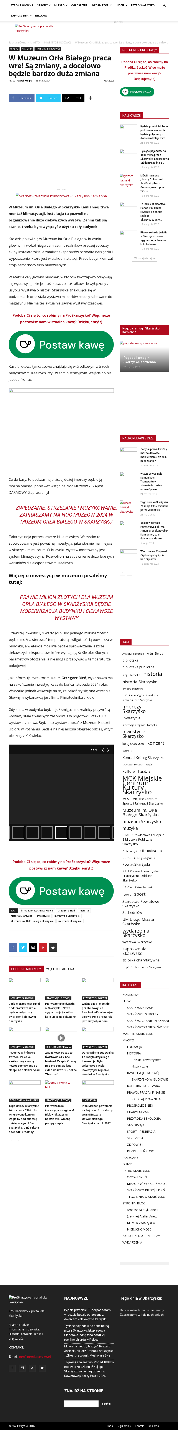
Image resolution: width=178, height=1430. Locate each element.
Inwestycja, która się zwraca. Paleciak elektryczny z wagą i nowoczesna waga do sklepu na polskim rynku (24, 1061)
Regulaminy (124, 1426)
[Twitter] (42, 1368)
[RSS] (32, 1368)
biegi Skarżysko (131, 675)
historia (84, 910)
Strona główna (17, 42)
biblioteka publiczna (138, 667)
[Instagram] (22, 1368)
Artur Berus (155, 653)
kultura (128, 771)
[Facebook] (12, 1368)
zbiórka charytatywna (141, 960)
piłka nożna (148, 851)
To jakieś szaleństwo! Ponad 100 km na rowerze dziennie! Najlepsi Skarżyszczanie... (153, 212)
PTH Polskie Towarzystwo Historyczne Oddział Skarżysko (141, 875)
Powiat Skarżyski (136, 864)
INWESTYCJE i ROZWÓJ (57, 42)
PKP (161, 851)
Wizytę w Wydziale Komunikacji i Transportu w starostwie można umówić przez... (151, 481)
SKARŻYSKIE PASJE (140, 1008)
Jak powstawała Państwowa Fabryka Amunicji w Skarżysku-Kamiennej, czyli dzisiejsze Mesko (154, 530)
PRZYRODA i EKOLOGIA (144, 1118)
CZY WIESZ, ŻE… (138, 1177)
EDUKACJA (134, 1047)
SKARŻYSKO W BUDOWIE (150, 1079)
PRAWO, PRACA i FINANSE (146, 1092)
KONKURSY (130, 995)
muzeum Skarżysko (70, 921)
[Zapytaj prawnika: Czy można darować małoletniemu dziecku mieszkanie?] (128, 453)
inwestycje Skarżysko (67, 915)
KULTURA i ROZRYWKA (58, 1047)
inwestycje (43, 915)
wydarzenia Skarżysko (135, 933)
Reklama (153, 1426)
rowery (126, 894)
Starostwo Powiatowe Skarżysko (140, 903)
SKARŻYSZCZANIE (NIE (143, 1021)
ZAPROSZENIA (19, 15)
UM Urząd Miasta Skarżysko (138, 921)
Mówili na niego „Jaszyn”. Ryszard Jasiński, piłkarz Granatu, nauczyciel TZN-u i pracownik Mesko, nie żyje (89, 1351)
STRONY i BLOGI (134, 1203)
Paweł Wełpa (24, 80)
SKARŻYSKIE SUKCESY (142, 1014)
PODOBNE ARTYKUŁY (26, 969)
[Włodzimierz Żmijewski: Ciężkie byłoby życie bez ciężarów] (128, 555)
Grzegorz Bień (66, 910)
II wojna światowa (132, 688)
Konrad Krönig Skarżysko (143, 757)
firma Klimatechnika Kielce (37, 910)
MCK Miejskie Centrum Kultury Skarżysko (142, 785)
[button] (164, 5)
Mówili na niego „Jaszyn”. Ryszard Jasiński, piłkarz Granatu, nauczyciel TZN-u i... (152, 183)
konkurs (127, 750)
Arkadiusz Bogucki (133, 653)
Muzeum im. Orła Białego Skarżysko (32, 921)
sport (140, 894)
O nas (109, 1426)
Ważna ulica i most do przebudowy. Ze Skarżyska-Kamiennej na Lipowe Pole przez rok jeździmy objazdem (97, 1012)
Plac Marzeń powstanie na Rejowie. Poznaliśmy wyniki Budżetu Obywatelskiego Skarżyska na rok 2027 (97, 1114)
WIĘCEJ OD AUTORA (60, 969)
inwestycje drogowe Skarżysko (139, 725)
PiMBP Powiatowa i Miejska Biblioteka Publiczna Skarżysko (143, 839)
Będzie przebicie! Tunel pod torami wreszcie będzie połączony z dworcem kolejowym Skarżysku (24, 1012)
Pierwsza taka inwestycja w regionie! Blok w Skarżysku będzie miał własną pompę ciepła (59, 1114)
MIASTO (59, 5)
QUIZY (127, 1164)
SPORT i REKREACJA (141, 1131)
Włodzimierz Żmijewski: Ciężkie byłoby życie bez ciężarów (154, 555)
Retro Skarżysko (144, 887)
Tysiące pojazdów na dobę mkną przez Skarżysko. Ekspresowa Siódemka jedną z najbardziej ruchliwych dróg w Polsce (86, 1332)
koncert (155, 743)
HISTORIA (27, 48)
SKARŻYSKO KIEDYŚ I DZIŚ (146, 1190)
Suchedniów (132, 912)
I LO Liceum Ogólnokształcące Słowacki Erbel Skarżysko (140, 698)
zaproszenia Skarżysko (134, 951)
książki (149, 764)
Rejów (127, 887)
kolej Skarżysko (133, 744)
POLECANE (130, 1158)
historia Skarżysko (21, 915)
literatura (144, 771)
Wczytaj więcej (143, 258)
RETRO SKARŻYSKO (143, 5)
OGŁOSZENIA (79, 5)
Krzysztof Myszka (132, 764)
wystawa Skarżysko (137, 942)
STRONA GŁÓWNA (22, 5)
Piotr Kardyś (129, 851)
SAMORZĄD (89, 1100)
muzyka (130, 828)
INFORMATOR (100, 5)
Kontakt (139, 1426)
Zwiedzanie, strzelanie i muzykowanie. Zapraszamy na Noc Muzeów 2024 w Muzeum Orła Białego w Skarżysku (66, 515)
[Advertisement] (118, 30)
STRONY (42, 5)
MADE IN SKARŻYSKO (137, 1034)
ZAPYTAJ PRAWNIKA (146, 1099)
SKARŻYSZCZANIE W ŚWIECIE (148, 1027)
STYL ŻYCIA (135, 1138)
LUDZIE (119, 5)
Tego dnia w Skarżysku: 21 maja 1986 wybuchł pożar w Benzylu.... (154, 506)
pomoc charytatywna (138, 857)
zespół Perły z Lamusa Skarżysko (141, 967)
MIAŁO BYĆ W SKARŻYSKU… (147, 1184)
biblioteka (130, 660)
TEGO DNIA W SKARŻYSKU (24, 1100)
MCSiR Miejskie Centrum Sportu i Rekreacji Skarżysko (142, 800)
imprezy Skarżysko (134, 708)
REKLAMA (41, 15)
